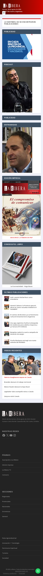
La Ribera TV (6, 470)
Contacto (5, 475)
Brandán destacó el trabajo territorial (17, 382)
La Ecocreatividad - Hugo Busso (21, 286)
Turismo (5, 553)
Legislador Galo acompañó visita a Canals (19, 392)
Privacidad (22, 573)
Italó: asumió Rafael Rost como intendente (21, 298)
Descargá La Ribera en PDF (21, 237)
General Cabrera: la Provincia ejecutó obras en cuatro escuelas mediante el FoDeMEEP (23, 307)
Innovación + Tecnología (10, 543)
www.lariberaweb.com (21, 571)
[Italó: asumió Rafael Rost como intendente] (6, 298)
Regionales (6, 496)
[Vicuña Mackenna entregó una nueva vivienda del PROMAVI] (6, 341)
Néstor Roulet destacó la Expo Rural (17, 387)
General (5, 516)
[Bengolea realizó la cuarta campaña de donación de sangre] (6, 333)
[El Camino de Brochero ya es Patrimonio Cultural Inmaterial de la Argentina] (6, 316)
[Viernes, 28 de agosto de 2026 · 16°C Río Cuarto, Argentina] (21, 5)
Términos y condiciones (9, 573)
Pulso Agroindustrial (9, 538)
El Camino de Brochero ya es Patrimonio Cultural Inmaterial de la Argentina (24, 316)
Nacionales (6, 506)
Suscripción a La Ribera (10, 460)
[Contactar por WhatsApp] (38, 571)
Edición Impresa (7, 465)
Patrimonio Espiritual (9, 548)
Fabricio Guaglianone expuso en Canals (18, 377)
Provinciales (6, 501)
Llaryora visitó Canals (11, 396)
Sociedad (5, 558)
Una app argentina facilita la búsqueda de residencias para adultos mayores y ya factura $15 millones (24, 325)
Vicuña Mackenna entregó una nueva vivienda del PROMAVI (23, 341)
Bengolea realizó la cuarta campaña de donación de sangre (24, 333)
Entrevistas (6, 511)
